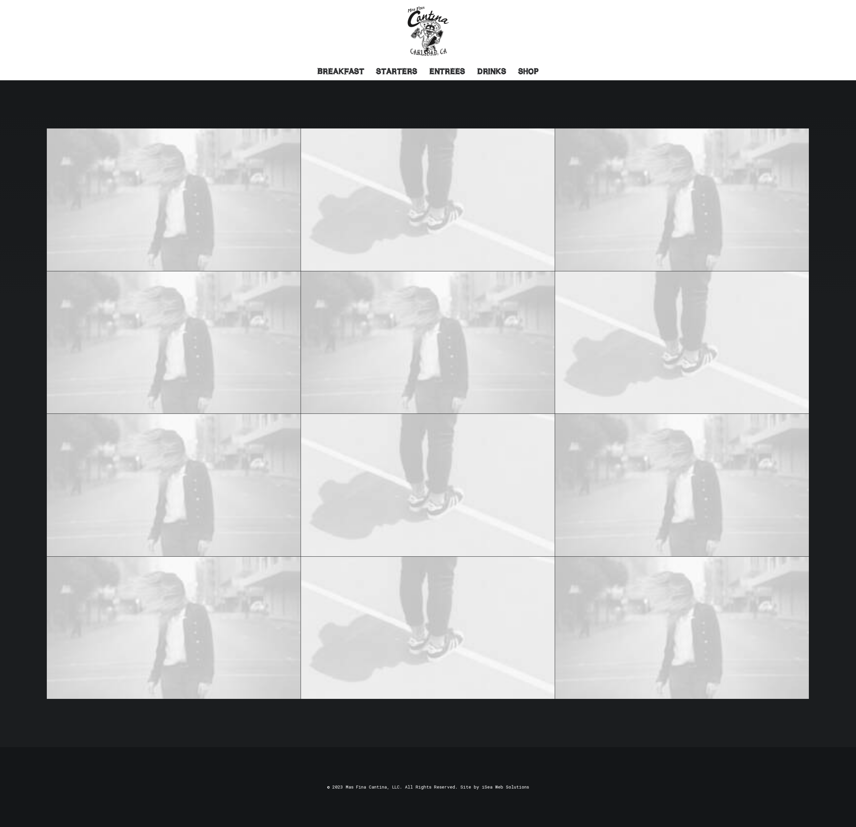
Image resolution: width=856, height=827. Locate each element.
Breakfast (340, 71)
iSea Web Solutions (505, 787)
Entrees (447, 71)
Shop (528, 71)
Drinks (491, 71)
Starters (396, 71)
